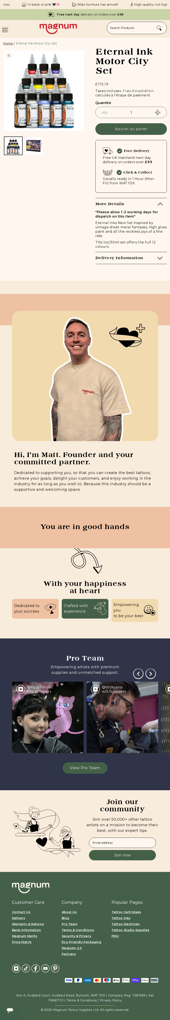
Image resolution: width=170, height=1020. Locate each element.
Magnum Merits (25, 936)
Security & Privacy (76, 936)
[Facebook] (36, 968)
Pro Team (70, 924)
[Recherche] (159, 28)
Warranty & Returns (28, 924)
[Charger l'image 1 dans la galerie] (13, 146)
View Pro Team (85, 768)
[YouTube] (45, 968)
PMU (115, 936)
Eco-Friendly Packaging (81, 942)
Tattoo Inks (121, 918)
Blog (65, 918)
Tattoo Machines (126, 924)
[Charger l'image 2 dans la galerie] (33, 146)
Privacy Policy (111, 1000)
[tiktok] (26, 968)
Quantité (103, 103)
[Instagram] (16, 968)
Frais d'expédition (138, 91)
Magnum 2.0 (72, 948)
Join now (122, 855)
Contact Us (21, 912)
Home (8, 43)
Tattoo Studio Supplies (130, 930)
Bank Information (26, 930)
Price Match (22, 942)
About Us (69, 912)
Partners (69, 954)
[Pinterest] (55, 968)
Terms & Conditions (78, 930)
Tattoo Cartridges (126, 912)
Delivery (18, 918)
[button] (5, 29)
